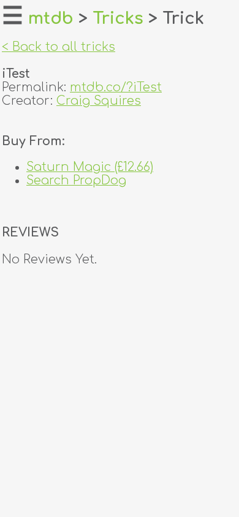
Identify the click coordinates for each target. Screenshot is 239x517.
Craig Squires (98, 101)
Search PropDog (76, 180)
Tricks (118, 18)
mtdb (51, 18)
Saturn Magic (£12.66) (89, 167)
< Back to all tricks (58, 47)
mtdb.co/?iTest (116, 87)
